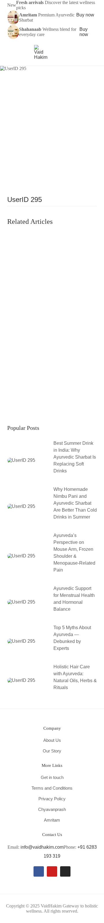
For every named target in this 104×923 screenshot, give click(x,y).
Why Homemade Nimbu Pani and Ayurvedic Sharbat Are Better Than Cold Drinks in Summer (75, 503)
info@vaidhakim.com (42, 847)
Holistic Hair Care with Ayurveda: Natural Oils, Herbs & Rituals (75, 677)
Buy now (85, 14)
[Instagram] (65, 871)
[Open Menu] (10, 52)
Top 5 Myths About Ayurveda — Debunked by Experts (72, 638)
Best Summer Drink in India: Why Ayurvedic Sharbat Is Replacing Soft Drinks (74, 457)
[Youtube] (52, 871)
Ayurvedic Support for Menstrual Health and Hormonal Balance (74, 599)
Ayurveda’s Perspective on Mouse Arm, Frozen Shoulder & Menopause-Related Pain (74, 552)
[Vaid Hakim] (40, 52)
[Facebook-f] (39, 871)
